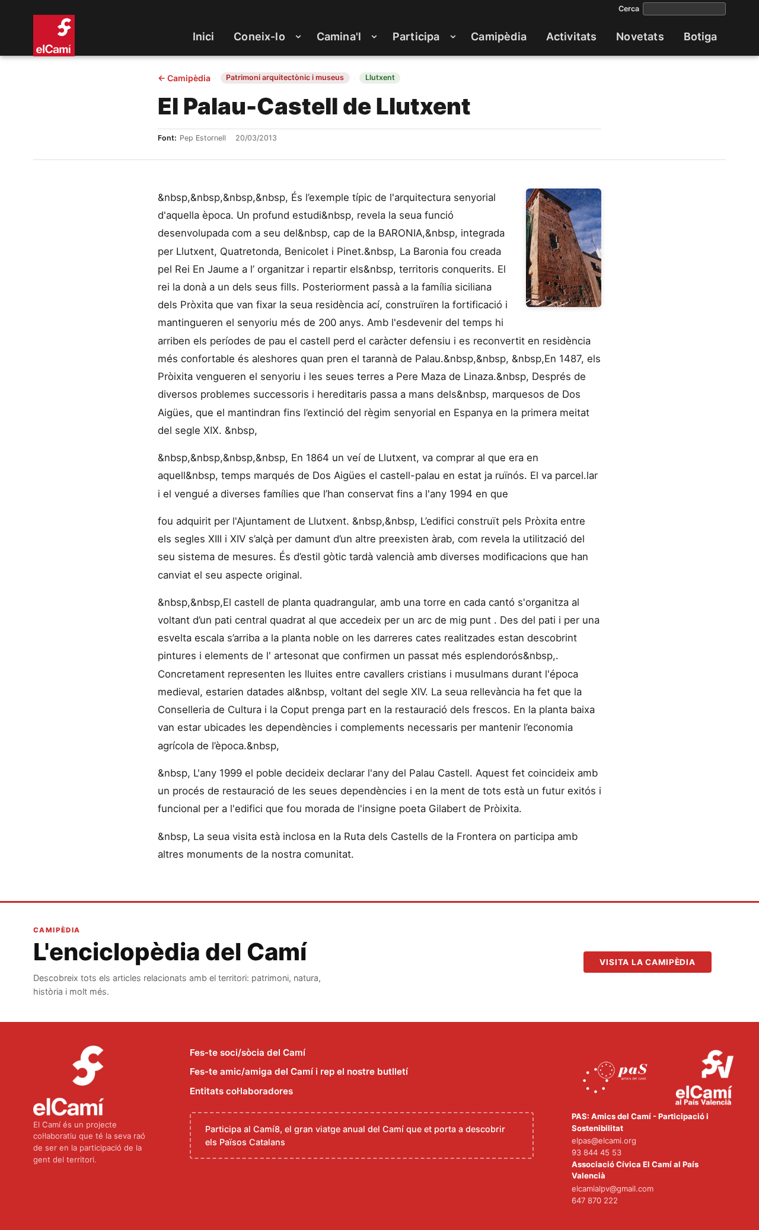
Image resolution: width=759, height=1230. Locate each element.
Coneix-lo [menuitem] (259, 36)
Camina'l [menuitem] (339, 36)
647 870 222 (595, 1200)
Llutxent (380, 77)
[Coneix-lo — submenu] (298, 36)
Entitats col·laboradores (241, 1091)
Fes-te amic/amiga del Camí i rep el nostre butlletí (299, 1071)
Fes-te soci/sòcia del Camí (247, 1052)
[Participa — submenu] (453, 36)
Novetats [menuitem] (640, 36)
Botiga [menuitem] (700, 36)
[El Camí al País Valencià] (706, 1078)
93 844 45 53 (596, 1152)
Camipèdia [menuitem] (499, 36)
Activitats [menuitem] (571, 36)
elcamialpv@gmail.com (612, 1188)
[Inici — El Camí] (54, 35)
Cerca (628, 9)
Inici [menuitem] (204, 36)
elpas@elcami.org (604, 1140)
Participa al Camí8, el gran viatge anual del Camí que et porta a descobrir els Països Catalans (355, 1135)
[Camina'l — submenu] (374, 36)
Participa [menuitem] (416, 36)
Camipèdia (184, 78)
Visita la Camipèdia (647, 962)
